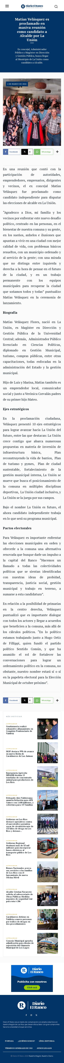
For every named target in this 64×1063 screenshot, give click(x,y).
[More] (57, 152)
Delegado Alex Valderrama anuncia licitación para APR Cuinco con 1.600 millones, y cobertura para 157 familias (19, 801)
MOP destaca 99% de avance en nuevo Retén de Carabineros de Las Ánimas (20, 753)
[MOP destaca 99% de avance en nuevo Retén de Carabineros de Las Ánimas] (47, 752)
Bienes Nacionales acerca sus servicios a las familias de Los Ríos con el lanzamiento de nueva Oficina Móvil (19, 873)
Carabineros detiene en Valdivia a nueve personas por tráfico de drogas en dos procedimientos (19, 920)
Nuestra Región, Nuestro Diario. (41, 1056)
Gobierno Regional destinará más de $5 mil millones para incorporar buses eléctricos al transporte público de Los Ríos (18, 849)
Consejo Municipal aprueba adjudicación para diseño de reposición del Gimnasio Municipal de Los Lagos (20, 944)
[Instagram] (31, 1015)
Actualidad (11, 723)
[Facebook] (26, 1015)
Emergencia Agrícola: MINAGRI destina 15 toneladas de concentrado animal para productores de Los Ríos (19, 778)
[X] (36, 1015)
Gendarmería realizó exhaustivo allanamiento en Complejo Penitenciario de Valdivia (19, 730)
